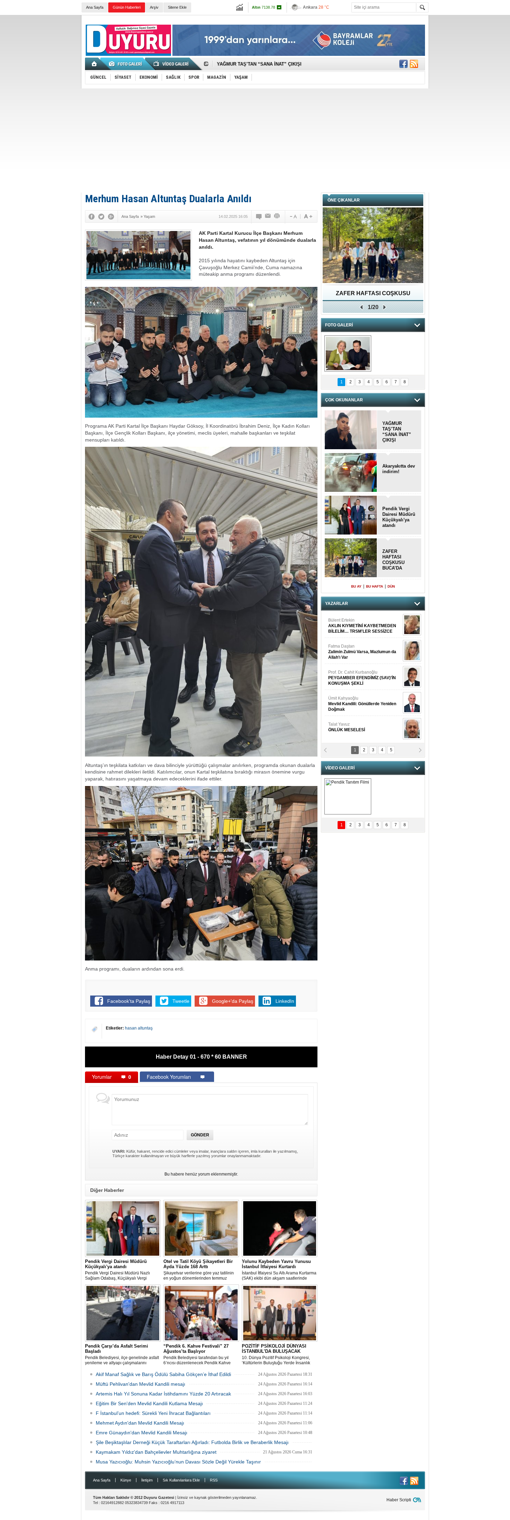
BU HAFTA (374, 586)
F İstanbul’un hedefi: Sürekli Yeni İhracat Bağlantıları (153, 1413)
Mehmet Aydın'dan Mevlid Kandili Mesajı (140, 1423)
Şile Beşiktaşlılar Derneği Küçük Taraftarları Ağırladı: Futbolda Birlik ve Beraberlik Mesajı (192, 1442)
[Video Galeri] (171, 64)
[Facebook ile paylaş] (403, 64)
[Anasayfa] (94, 64)
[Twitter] (101, 216)
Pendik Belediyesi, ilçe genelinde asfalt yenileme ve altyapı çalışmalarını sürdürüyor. (122, 1354)
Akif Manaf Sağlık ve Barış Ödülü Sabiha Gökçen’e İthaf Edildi (163, 1374)
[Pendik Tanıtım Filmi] (347, 796)
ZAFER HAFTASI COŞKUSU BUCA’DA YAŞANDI (393, 560)
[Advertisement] (255, 140)
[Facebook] (91, 216)
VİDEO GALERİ (340, 768)
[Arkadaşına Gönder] (268, 216)
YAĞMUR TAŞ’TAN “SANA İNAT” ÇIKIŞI (396, 432)
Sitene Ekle (177, 7)
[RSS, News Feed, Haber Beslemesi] (414, 64)
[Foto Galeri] (126, 64)
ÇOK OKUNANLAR (344, 400)
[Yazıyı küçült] (293, 216)
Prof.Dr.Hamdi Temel (359, 704)
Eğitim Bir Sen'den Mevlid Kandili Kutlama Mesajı (149, 1403)
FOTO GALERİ (339, 325)
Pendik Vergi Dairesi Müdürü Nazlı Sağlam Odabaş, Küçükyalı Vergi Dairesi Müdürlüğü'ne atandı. (117, 1270)
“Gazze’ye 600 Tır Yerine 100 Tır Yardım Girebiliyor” (373, 295)
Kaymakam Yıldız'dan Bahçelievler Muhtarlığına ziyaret (156, 1452)
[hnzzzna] (347, 353)
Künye (125, 1480)
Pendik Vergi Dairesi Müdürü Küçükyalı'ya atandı (398, 517)
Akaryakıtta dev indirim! (398, 468)
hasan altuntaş (139, 1028)
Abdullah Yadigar (344, 623)
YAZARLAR (336, 603)
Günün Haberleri (127, 7)
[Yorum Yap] (259, 216)
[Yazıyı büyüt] (308, 216)
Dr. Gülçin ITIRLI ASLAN (350, 649)
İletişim (147, 1480)
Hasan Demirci (361, 678)
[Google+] (111, 216)
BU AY (356, 586)
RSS (214, 1480)
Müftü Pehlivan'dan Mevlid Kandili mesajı (140, 1384)
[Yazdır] (277, 216)
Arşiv (154, 7)
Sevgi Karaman (343, 727)
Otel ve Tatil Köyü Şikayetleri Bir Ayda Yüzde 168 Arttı (274, 64)
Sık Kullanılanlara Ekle (181, 1480)
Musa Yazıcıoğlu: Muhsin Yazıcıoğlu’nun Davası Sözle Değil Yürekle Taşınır (178, 1462)
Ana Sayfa (94, 7)
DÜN (391, 586)
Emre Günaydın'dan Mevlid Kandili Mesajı (141, 1432)
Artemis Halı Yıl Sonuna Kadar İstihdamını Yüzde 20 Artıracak (163, 1394)
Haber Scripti (398, 1499)
